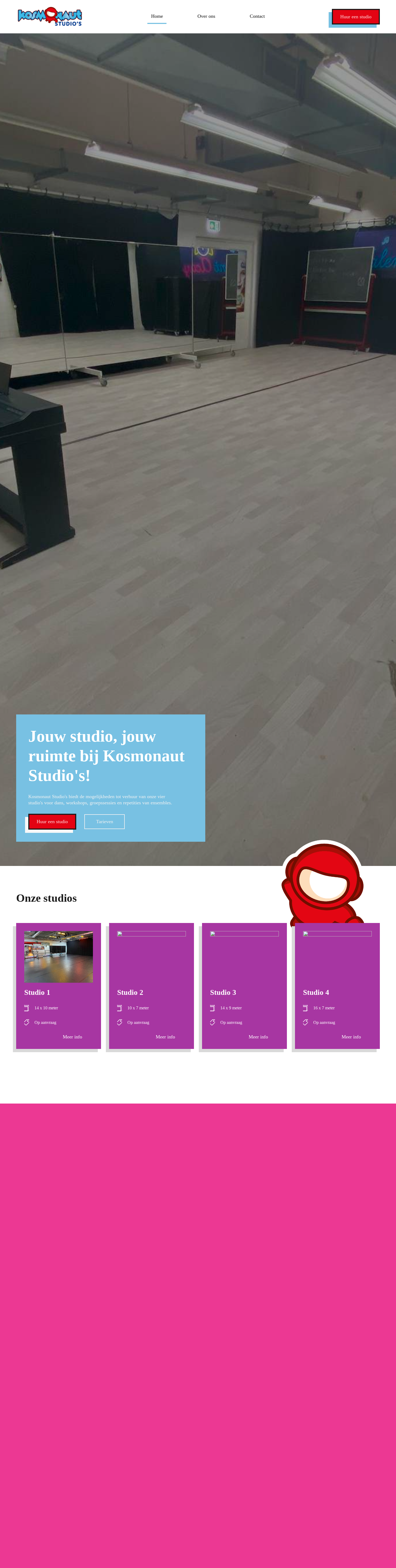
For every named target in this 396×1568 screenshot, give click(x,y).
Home (157, 16)
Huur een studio (355, 16)
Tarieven (104, 821)
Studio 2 (130, 992)
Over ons (206, 16)
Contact (257, 16)
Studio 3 (223, 992)
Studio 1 (37, 992)
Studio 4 (316, 992)
